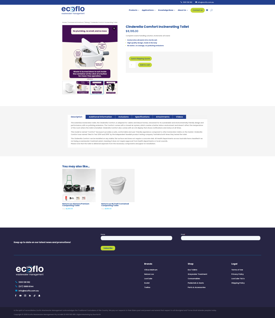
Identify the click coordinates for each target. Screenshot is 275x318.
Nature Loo (149, 274)
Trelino (147, 287)
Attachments (162, 116)
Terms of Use (237, 270)
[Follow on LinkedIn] (30, 296)
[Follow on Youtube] (20, 296)
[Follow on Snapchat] (39, 296)
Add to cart (145, 65)
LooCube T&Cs (238, 278)
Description (76, 116)
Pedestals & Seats (196, 283)
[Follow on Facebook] (16, 296)
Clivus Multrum (150, 270)
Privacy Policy (237, 274)
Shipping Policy (238, 283)
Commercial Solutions (75, 22)
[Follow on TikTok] (35, 296)
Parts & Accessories (196, 287)
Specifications (142, 116)
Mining (87, 22)
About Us (182, 10)
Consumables (194, 278)
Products (133, 10)
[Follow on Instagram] (25, 296)
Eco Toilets (192, 270)
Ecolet (147, 283)
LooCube (148, 278)
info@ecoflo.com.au (204, 2)
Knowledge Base (165, 10)
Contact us (198, 10)
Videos (179, 116)
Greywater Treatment (197, 274)
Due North (97, 314)
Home (64, 22)
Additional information (100, 116)
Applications (148, 10)
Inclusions (123, 116)
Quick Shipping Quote (140, 58)
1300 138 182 (186, 2)
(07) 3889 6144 (24, 286)
